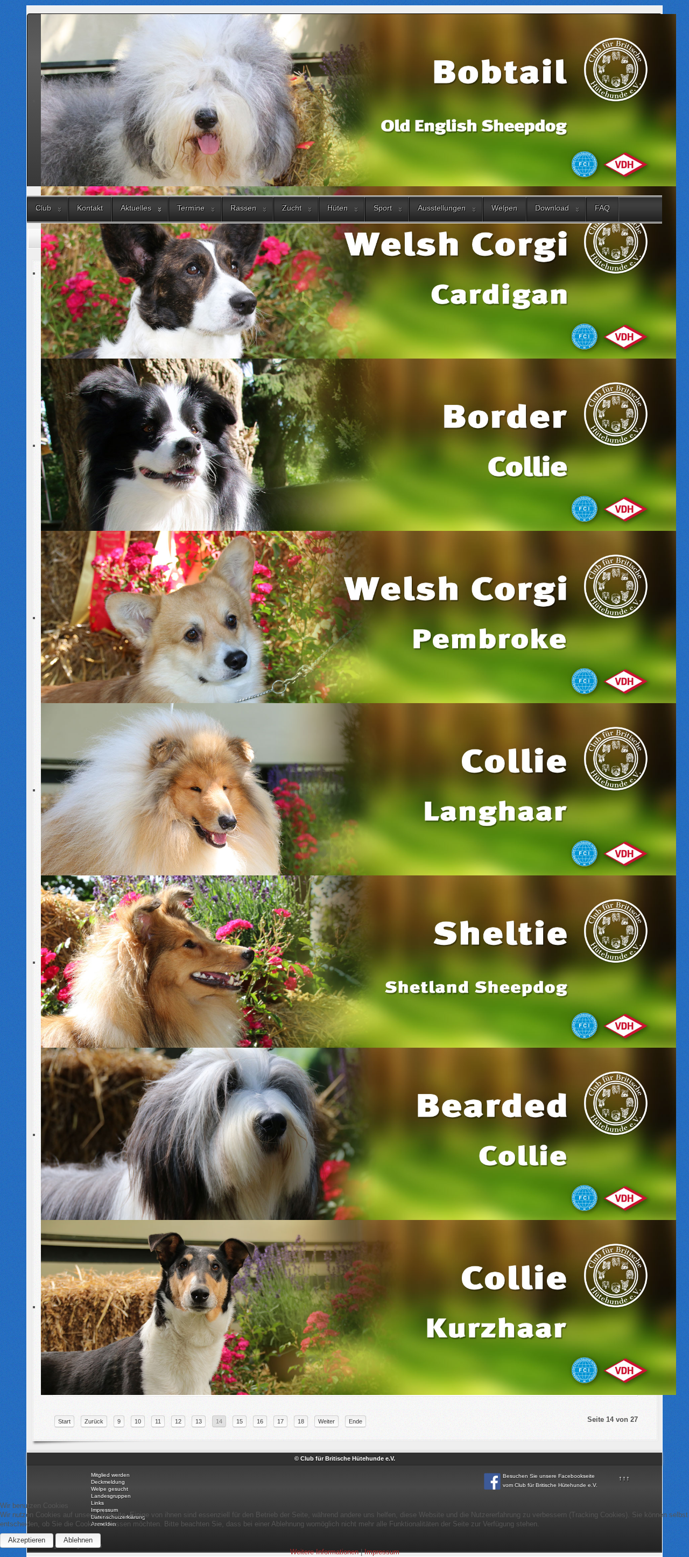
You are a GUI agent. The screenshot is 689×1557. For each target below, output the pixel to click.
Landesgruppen (111, 1496)
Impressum (381, 1552)
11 (158, 1421)
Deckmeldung (108, 1482)
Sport (383, 208)
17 (280, 1421)
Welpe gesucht (109, 1489)
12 (178, 1421)
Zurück (94, 1421)
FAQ (602, 208)
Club (43, 208)
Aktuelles (136, 208)
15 (239, 1421)
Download (552, 208)
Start (64, 1421)
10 (138, 1421)
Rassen (243, 208)
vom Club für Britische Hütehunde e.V (549, 1485)
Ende (355, 1421)
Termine (191, 208)
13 (198, 1421)
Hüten (337, 208)
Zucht (291, 208)
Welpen (504, 208)
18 (301, 1421)
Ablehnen (78, 1540)
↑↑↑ (624, 1478)
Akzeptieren (26, 1540)
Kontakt (90, 208)
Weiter (326, 1421)
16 (260, 1421)
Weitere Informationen (324, 1552)
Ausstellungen (442, 208)
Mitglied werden (110, 1475)
